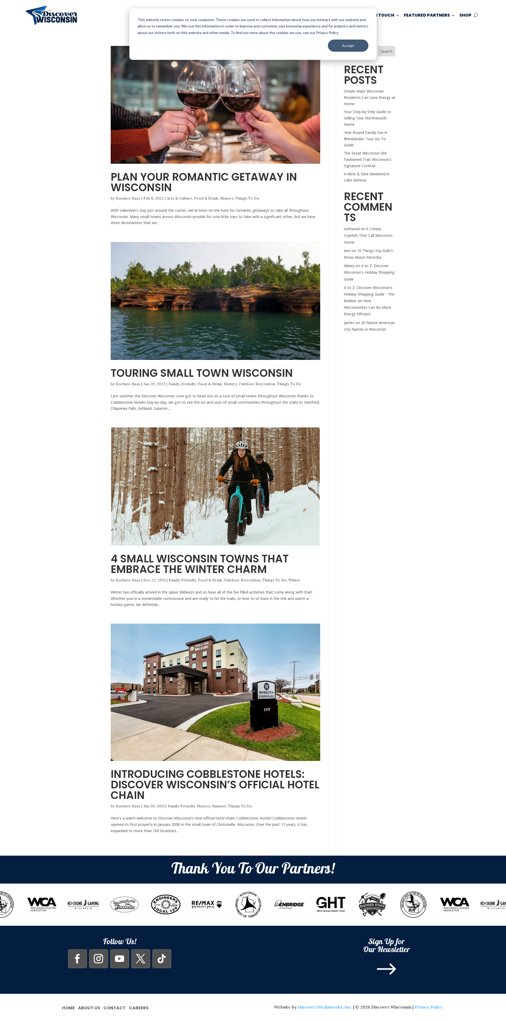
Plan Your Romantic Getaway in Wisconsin (204, 182)
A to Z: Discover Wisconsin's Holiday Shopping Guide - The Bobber (369, 294)
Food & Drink (206, 198)
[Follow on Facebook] (77, 958)
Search (386, 51)
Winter (294, 580)
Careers (139, 1007)
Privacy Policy (429, 1007)
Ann (347, 250)
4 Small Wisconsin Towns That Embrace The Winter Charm (200, 564)
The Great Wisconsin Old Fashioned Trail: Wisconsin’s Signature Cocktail (368, 159)
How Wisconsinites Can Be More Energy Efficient (367, 307)
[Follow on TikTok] (161, 958)
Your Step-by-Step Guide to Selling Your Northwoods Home (367, 118)
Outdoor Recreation (257, 384)
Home (68, 1007)
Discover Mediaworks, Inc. (325, 1007)
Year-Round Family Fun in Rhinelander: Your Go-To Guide (365, 139)
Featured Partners (427, 15)
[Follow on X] (140, 958)
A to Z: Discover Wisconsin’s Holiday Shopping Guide (369, 272)
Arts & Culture (179, 198)
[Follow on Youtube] (119, 958)
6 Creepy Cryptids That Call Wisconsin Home (368, 235)
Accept (348, 45)
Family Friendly (182, 384)
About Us (89, 1007)
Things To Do (247, 198)
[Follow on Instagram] (98, 958)
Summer (219, 806)
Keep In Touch (377, 15)
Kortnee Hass (128, 198)
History (226, 198)
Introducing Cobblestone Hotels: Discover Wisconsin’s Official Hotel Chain (215, 785)
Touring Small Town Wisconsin (202, 373)
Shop (465, 15)
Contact (114, 1007)
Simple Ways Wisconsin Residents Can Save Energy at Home (369, 97)
